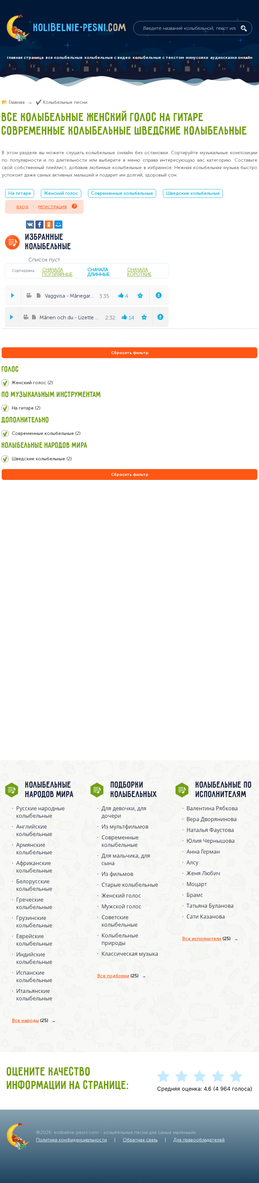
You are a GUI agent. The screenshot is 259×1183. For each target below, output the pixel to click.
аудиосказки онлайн (231, 57)
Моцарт (196, 884)
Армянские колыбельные (34, 848)
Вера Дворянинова (211, 819)
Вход (22, 207)
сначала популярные (57, 272)
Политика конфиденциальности (71, 1140)
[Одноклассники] (49, 225)
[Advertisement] (42, 554)
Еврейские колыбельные (34, 939)
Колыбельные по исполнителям (224, 790)
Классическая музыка (130, 953)
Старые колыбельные (130, 884)
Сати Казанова (205, 916)
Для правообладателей (199, 1140)
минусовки (197, 57)
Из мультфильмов (125, 826)
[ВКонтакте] (30, 225)
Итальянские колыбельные (34, 994)
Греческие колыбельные (34, 903)
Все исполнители (206, 939)
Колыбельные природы (120, 939)
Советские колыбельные (120, 920)
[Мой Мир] (58, 225)
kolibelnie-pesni (79, 28)
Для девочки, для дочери (124, 812)
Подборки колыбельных (134, 790)
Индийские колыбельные (34, 958)
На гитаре (19, 193)
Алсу (192, 862)
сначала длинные (98, 272)
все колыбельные (64, 57)
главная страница (25, 57)
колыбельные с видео (107, 57)
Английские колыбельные (34, 830)
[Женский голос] (129, 382)
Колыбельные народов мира (49, 790)
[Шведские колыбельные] (129, 459)
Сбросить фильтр (129, 352)
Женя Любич (203, 873)
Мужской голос (121, 906)
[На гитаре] (129, 408)
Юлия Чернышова (210, 840)
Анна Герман (203, 851)
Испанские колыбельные (34, 976)
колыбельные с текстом (158, 57)
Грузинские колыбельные (34, 921)
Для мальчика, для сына (126, 859)
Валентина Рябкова (212, 808)
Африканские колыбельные (34, 866)
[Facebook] (39, 225)
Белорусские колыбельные (34, 885)
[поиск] (244, 28)
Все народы (30, 1020)
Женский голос (61, 193)
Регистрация (52, 207)
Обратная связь (140, 1140)
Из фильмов (117, 874)
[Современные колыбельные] (129, 433)
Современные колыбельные (122, 193)
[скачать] (159, 295)
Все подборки (118, 976)
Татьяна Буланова (210, 905)
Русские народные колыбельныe (40, 812)
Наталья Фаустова (210, 830)
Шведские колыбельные (193, 193)
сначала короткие (139, 272)
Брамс (194, 895)
